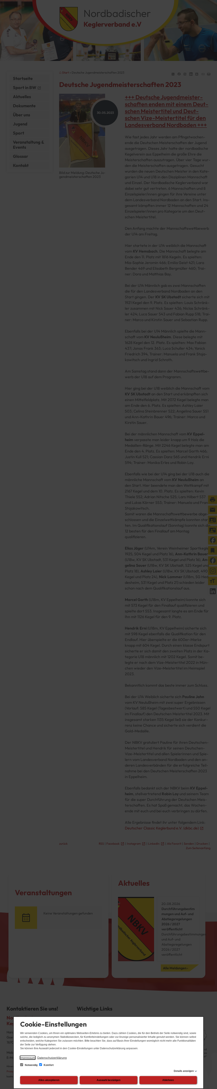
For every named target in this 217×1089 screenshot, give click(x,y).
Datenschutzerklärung (52, 1057)
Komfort (48, 1065)
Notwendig (31, 1065)
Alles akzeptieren (48, 1080)
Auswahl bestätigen (108, 1080)
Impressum (27, 1057)
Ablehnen (168, 1080)
